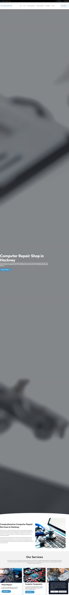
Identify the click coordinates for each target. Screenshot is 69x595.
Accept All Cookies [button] (63, 591)
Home (21, 5)
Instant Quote (63, 5)
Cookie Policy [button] (52, 588)
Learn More (5, 591)
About (24, 5)
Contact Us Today (5, 269)
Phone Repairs (48, 5)
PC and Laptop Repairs (31, 5)
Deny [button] (54, 591)
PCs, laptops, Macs (11, 532)
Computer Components (40, 5)
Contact (53, 5)
